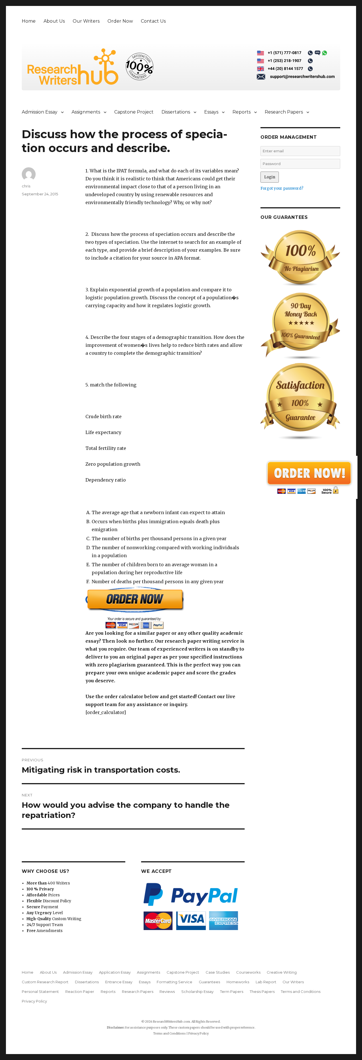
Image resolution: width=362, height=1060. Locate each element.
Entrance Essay (118, 982)
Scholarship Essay (197, 991)
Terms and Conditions (300, 991)
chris (26, 186)
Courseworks (248, 972)
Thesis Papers (262, 991)
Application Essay (115, 972)
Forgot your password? (281, 188)
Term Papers (231, 991)
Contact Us (153, 21)
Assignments (86, 112)
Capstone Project (134, 112)
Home (29, 21)
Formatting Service (174, 982)
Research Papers (284, 112)
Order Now (120, 21)
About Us (54, 21)
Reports (241, 112)
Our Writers (86, 21)
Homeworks (238, 982)
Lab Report (266, 982)
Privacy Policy (34, 1001)
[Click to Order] (165, 607)
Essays (211, 112)
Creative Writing (282, 972)
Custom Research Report (45, 982)
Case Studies (218, 972)
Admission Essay (39, 112)
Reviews (167, 991)
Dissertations (175, 112)
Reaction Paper (79, 991)
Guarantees (209, 982)
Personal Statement (40, 991)
